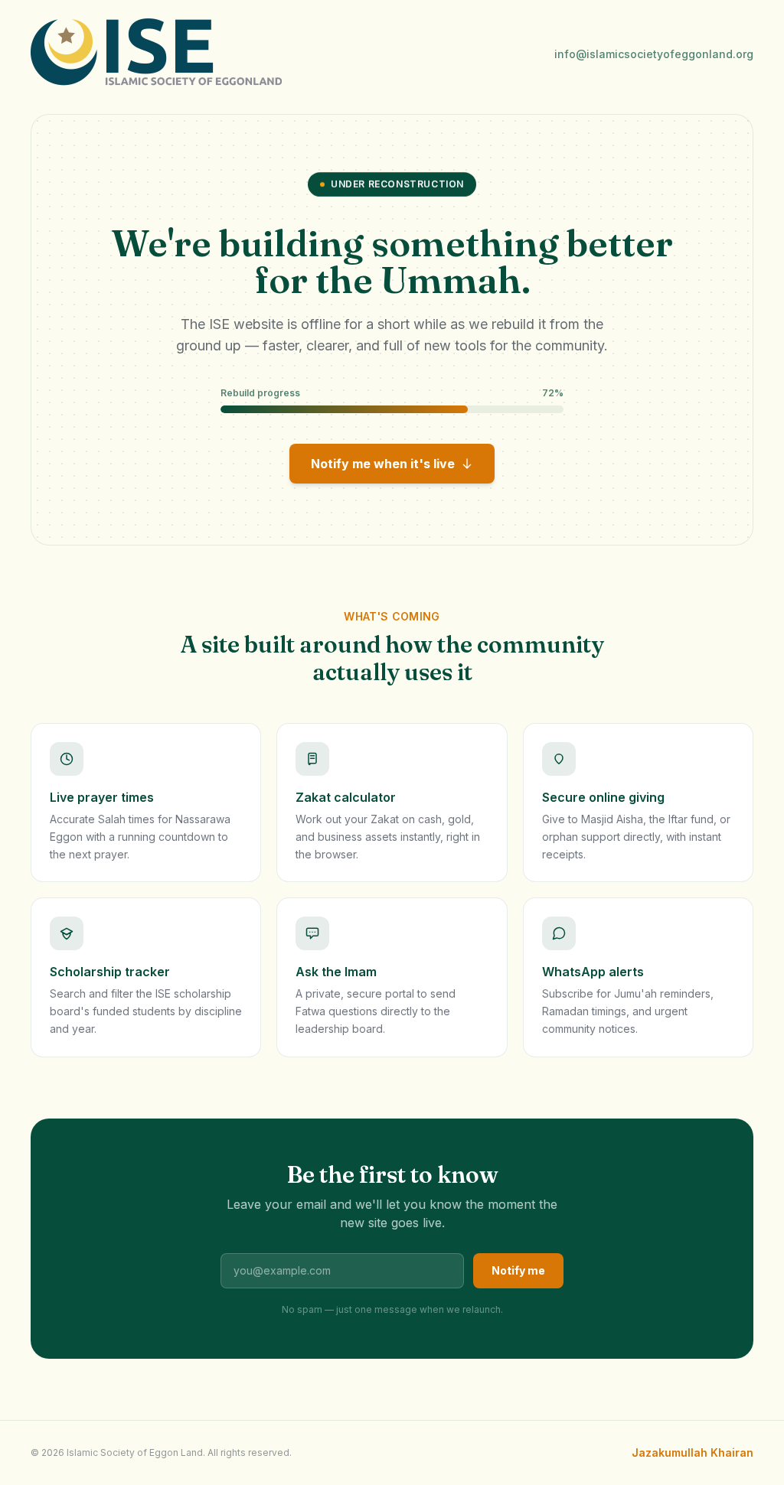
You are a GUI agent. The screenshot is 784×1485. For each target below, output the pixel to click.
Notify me (518, 1270)
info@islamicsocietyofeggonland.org (653, 53)
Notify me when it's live (383, 463)
